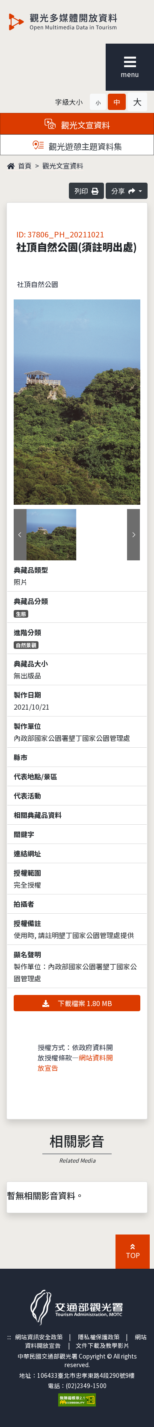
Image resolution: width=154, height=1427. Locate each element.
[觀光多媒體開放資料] (77, 22)
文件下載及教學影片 (103, 1345)
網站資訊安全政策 (39, 1336)
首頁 (24, 165)
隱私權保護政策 (99, 1336)
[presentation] (20, 534)
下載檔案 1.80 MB (84, 1003)
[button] (98, 102)
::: (9, 1336)
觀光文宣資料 (62, 165)
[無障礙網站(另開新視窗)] (77, 1399)
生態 (21, 613)
